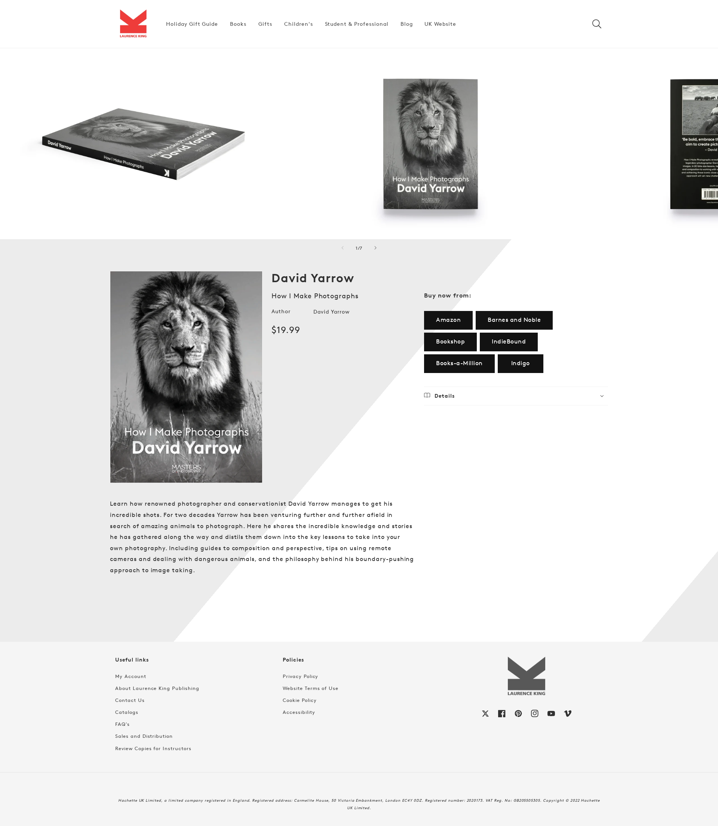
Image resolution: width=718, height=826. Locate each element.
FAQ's (122, 724)
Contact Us (130, 700)
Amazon (448, 319)
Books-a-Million (459, 363)
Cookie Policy (299, 700)
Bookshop (450, 341)
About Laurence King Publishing (157, 688)
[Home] (133, 24)
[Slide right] (375, 248)
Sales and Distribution (144, 736)
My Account (130, 676)
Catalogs (126, 712)
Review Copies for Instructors (153, 748)
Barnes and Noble (514, 319)
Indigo (520, 363)
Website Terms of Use (310, 688)
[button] (597, 24)
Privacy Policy (300, 676)
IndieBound (509, 341)
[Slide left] (342, 248)
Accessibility (299, 712)
